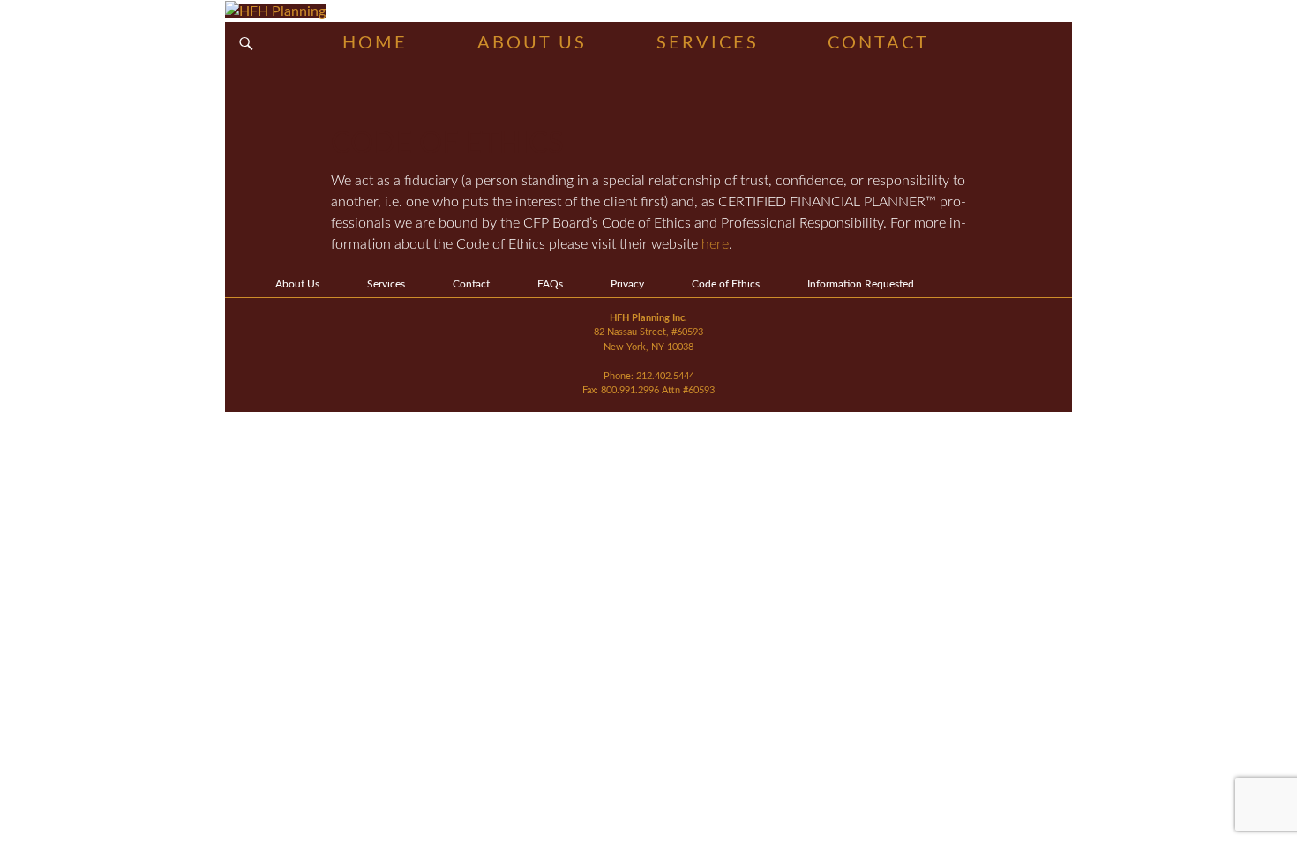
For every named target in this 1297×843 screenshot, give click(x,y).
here (715, 244)
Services (707, 43)
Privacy (627, 284)
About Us (532, 43)
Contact (878, 43)
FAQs (550, 284)
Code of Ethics (726, 284)
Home (375, 43)
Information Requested (860, 284)
